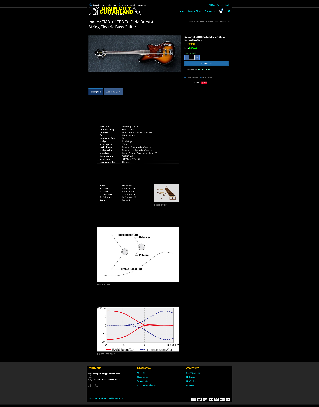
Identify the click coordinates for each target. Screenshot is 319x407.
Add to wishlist (192, 78)
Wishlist (212, 5)
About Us (141, 373)
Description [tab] (96, 91)
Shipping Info (142, 377)
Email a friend (207, 78)
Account (220, 5)
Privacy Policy (142, 381)
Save (205, 83)
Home (182, 11)
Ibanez (210, 21)
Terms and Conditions (146, 385)
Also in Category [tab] (113, 91)
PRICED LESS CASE (106, 354)
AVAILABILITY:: (192, 69)
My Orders (190, 377)
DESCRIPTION (160, 205)
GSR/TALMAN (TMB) (223, 21)
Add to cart (207, 63)
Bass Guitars (200, 21)
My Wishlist (191, 381)
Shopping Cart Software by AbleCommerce (105, 398)
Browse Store (194, 11)
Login (227, 5)
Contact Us (210, 11)
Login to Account (193, 373)
